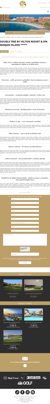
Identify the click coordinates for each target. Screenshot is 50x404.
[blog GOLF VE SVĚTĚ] (32, 394)
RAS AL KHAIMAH (18, 37)
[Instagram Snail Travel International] (27, 394)
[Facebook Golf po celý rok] (22, 394)
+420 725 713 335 (29, 400)
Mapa (19, 51)
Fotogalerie (13, 51)
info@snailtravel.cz (6, 7)
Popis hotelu (4, 51)
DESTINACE (8, 37)
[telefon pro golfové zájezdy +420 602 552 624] (17, 394)
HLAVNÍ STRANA (3, 37)
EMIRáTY (12, 37)
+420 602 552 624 (46, 7)
